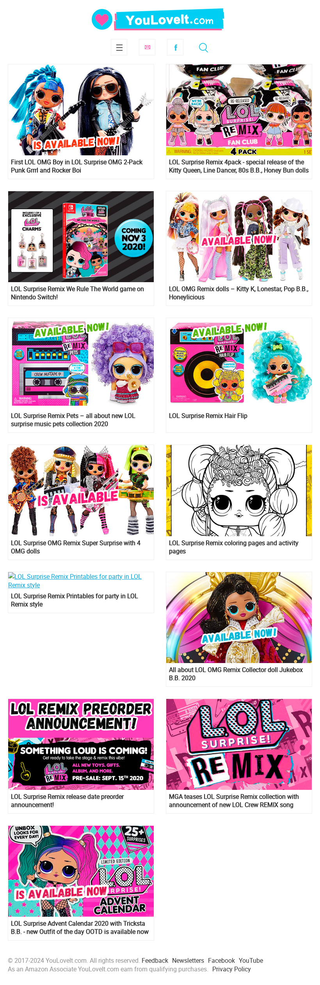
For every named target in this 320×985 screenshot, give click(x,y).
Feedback (155, 960)
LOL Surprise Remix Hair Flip (208, 416)
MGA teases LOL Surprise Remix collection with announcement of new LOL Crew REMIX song (234, 801)
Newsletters (188, 960)
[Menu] (119, 47)
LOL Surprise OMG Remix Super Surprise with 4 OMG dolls (75, 547)
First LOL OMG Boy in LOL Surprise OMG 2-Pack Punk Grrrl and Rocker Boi (76, 166)
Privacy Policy (231, 969)
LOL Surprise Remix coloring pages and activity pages (234, 547)
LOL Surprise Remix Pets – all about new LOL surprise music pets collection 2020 (73, 420)
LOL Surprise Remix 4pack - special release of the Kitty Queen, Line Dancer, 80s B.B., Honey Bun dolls (239, 166)
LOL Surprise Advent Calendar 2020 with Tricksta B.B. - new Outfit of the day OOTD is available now (80, 927)
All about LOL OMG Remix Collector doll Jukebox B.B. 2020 (236, 674)
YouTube (251, 960)
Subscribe (147, 47)
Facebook (175, 47)
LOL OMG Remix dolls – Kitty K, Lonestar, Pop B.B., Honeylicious (238, 293)
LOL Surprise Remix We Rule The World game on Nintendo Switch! (77, 293)
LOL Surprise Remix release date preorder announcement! (67, 801)
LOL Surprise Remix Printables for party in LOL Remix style (74, 600)
